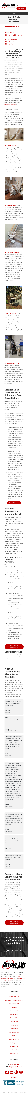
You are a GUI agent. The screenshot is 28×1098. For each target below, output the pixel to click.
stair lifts (18, 976)
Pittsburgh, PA (14, 1025)
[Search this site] (25, 3)
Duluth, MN (14, 1007)
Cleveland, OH (14, 1018)
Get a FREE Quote (14, 503)
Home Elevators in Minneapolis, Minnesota (11, 41)
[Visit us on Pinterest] (16, 1073)
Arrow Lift (8, 6)
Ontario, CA (14, 1050)
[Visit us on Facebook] (7, 1073)
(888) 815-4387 (22, 6)
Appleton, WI (14, 1011)
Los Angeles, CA (14, 1032)
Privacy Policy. (17, 1094)
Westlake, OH (14, 1053)
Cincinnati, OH (14, 1028)
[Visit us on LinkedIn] (11, 1073)
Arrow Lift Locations (10, 104)
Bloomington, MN (14, 1004)
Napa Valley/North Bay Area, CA (14, 1000)
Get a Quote (21, 8)
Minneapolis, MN (12, 26)
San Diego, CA (14, 1043)
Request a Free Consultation (14, 647)
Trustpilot (14, 1077)
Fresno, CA (14, 1036)
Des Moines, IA (14, 1014)
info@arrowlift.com (15, 1067)
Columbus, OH (14, 1021)
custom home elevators (8, 978)
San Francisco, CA (14, 1039)
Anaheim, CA (14, 1046)
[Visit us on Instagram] (21, 1073)
